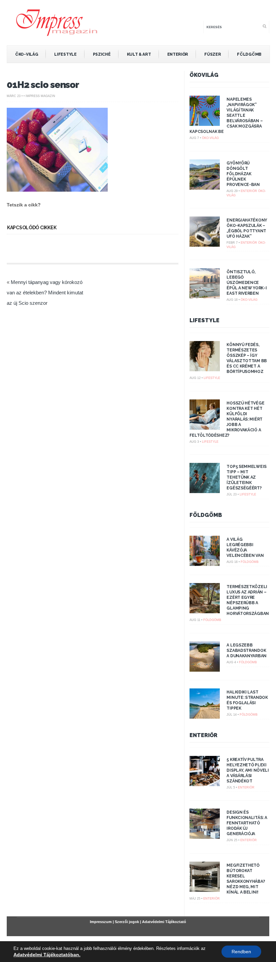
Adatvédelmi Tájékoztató (164, 922)
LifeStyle (65, 54)
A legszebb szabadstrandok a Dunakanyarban (247, 650)
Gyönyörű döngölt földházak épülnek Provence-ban (243, 174)
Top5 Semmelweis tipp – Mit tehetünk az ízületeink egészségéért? (247, 477)
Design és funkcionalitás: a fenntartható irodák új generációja (247, 823)
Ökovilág (203, 75)
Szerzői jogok (127, 922)
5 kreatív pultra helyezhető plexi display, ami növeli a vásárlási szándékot (248, 770)
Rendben (241, 951)
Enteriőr (177, 54)
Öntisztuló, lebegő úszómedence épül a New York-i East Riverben (247, 283)
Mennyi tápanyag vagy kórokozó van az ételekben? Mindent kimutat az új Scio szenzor (45, 292)
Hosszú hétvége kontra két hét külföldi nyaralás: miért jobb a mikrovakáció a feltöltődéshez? (226, 419)
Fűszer (212, 54)
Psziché (102, 54)
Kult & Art (139, 54)
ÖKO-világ (26, 54)
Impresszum (101, 922)
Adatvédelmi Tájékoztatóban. (46, 954)
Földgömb (249, 54)
